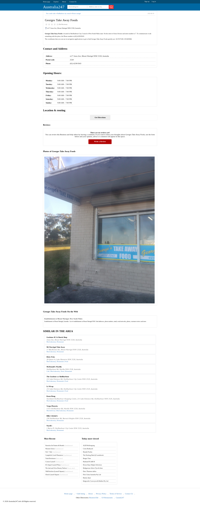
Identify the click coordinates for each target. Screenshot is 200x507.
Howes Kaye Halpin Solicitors (92, 465)
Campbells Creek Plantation (58, 455)
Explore (56, 2)
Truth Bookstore (54, 458)
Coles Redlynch (88, 449)
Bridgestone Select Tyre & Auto (93, 468)
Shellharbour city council (64, 13)
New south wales (51, 13)
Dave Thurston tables (89, 471)
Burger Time (87, 458)
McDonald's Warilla (54, 367)
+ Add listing (80, 494)
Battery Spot (87, 478)
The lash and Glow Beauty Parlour (60, 468)
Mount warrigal (76, 13)
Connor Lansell (54, 461)
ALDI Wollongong (89, 445)
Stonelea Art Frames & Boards (59, 445)
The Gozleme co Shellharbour (58, 377)
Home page (46, 2)
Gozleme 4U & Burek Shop (57, 337)
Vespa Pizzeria (52, 406)
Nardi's (49, 426)
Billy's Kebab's (52, 416)
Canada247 (120, 498)
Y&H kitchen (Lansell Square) (59, 471)
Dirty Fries (51, 357)
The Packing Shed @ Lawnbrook (93, 455)
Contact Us (72, 2)
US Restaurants (107, 498)
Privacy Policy (101, 494)
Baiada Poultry (87, 452)
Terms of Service (116, 494)
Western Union (54, 449)
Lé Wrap (50, 386)
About (64, 2)
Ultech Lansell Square (56, 474)
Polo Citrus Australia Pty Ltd (92, 474)
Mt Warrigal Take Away (56, 347)
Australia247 (53, 7)
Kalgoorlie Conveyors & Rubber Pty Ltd (95, 481)
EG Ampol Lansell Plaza (57, 465)
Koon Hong (51, 396)
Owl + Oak (53, 452)
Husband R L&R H (89, 461)
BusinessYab (93, 498)
